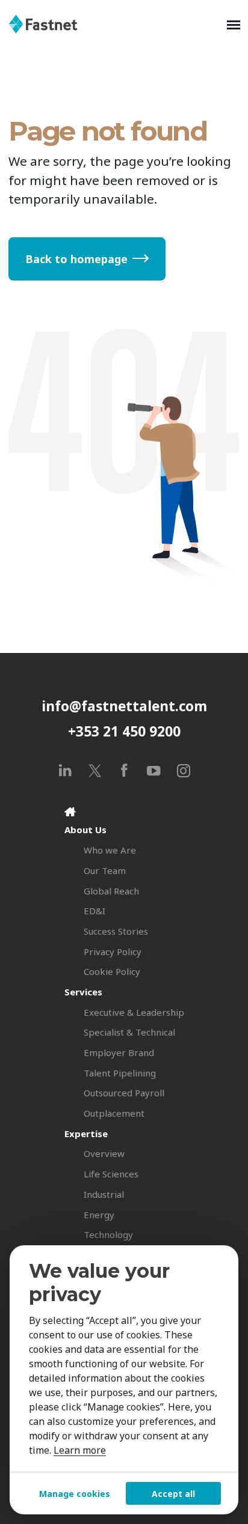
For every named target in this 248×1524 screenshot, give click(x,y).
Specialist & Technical (129, 1032)
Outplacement (114, 1113)
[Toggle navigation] (234, 24)
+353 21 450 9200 (124, 731)
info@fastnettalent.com (124, 706)
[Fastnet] (115, 24)
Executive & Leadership (134, 1012)
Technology (108, 1234)
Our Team (105, 870)
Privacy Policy (112, 952)
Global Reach (111, 891)
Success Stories (116, 931)
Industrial (104, 1194)
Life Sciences (111, 1174)
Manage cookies (74, 1493)
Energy (99, 1215)
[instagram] (183, 770)
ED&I (94, 911)
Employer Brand (119, 1052)
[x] (95, 770)
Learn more (80, 1450)
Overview (104, 1153)
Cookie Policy (112, 971)
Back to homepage (76, 259)
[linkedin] (65, 770)
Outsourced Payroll (124, 1093)
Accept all (173, 1493)
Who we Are (110, 850)
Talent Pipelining (120, 1073)
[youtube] (154, 770)
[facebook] (124, 770)
